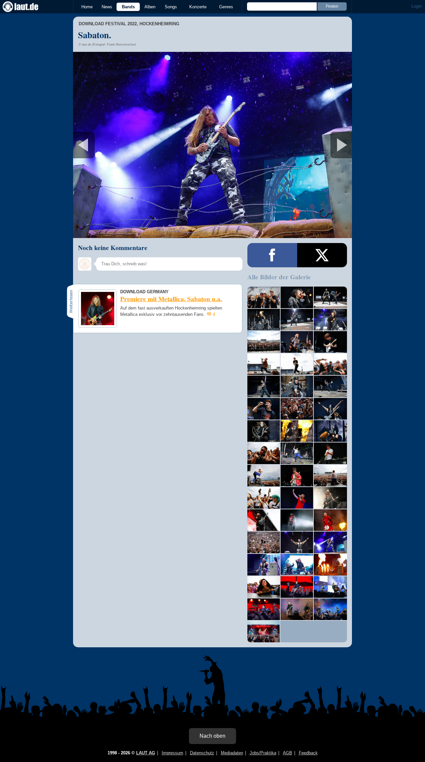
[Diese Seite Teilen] (272, 255)
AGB (287, 752)
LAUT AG (145, 752)
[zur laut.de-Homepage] (26, 6)
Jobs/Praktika (263, 752)
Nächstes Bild (212, 145)
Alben (149, 6)
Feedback (308, 752)
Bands (128, 6)
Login (416, 6)
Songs (171, 6)
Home (87, 6)
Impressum (172, 752)
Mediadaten (232, 752)
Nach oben (212, 736)
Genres (226, 6)
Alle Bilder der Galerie (279, 277)
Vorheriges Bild (119, 145)
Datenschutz (202, 752)
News (107, 6)
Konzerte (198, 6)
